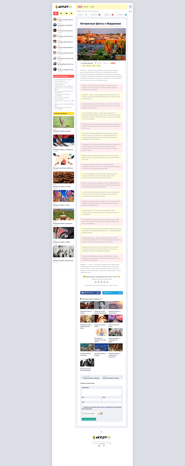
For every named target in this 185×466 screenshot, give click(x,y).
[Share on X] (81, 15)
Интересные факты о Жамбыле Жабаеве (64, 104)
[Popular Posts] (61, 13)
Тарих (93, 65)
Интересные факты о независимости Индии (114, 340)
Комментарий (85, 387)
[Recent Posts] (55, 13)
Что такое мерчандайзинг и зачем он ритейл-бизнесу (73, 47)
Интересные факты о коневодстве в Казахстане (114, 355)
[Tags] (71, 13)
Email (104, 397)
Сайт (83, 402)
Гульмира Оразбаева (87, 63)
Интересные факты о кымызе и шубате (65, 223)
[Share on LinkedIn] (121, 15)
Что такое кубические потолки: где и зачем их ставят (73, 42)
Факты (54, 129)
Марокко (88, 65)
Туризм (98, 65)
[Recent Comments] (66, 13)
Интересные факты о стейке (61, 242)
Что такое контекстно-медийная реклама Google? (72, 36)
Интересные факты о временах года (63, 100)
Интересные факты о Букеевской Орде (65, 260)
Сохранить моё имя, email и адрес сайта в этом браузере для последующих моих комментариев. (101, 408)
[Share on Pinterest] (108, 15)
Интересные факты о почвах (61, 186)
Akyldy (79, 11)
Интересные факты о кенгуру (62, 131)
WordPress (102, 443)
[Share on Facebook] (95, 15)
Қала (83, 65)
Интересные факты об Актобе (62, 86)
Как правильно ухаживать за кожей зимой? (100, 340)
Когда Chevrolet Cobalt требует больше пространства (73, 58)
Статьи (59, 18)
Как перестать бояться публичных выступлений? (68, 168)
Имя (83, 397)
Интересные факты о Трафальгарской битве (86, 326)
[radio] (95, 282)
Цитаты (86, 6)
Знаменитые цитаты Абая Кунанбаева (64, 87)
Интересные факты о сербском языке (64, 149)
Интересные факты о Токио (61, 205)
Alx (110, 443)
